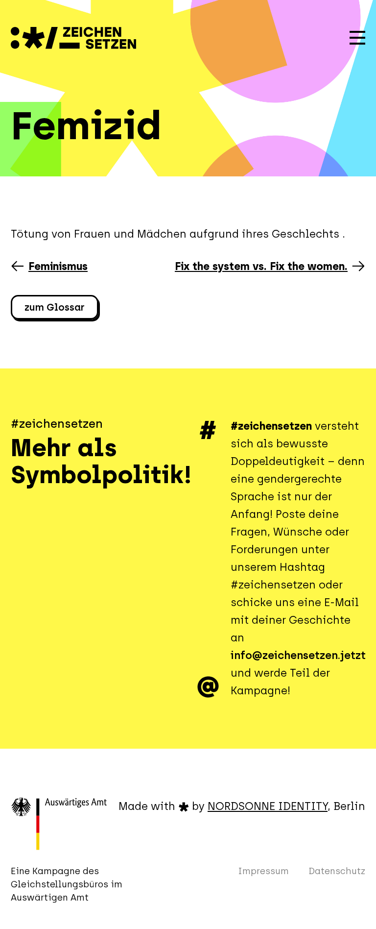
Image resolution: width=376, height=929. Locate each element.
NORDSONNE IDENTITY (268, 806)
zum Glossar (54, 307)
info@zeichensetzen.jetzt (298, 655)
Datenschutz (336, 871)
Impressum (263, 871)
